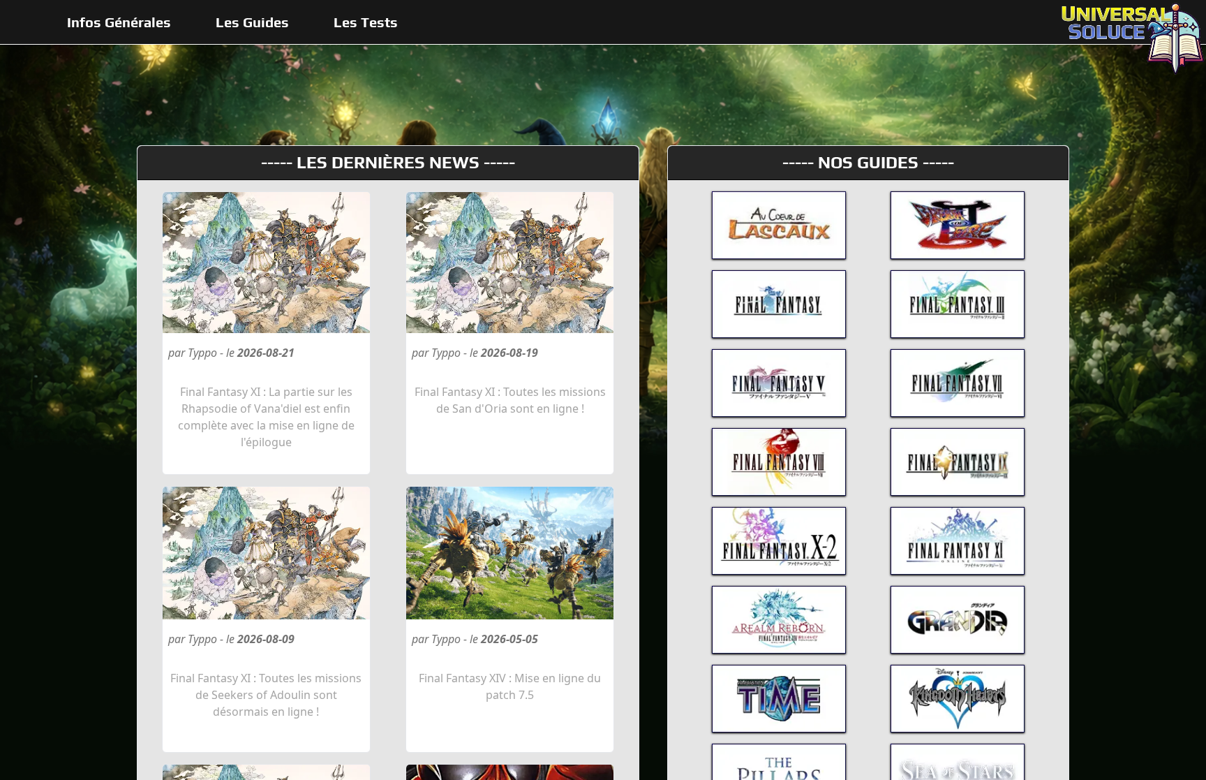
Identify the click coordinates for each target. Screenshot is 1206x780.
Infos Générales (119, 22)
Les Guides (252, 22)
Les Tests (366, 22)
